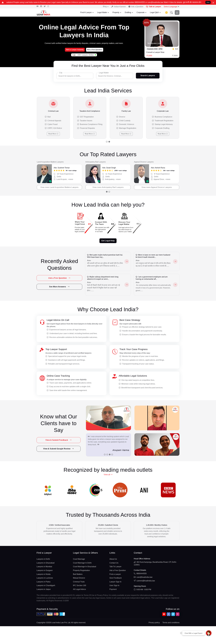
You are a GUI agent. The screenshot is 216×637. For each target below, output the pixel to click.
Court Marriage (79, 559)
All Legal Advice (79, 589)
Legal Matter (102, 12)
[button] (171, 12)
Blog (105, 6)
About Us (113, 559)
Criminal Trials (79, 582)
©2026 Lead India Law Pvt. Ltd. (58, 623)
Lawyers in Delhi (43, 559)
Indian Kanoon (120, 7)
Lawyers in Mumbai (44, 567)
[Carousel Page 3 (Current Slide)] (109, 454)
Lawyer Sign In (115, 582)
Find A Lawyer (86, 12)
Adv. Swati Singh (109, 168)
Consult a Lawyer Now (155, 52)
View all (107, 475)
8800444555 (141, 573)
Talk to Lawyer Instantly (75, 49)
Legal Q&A (154, 12)
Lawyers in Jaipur (44, 589)
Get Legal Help (108, 241)
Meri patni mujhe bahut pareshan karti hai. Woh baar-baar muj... (105, 256)
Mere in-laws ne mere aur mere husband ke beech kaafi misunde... (153, 256)
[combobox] (74, 76)
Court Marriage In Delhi (82, 563)
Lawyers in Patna (43, 582)
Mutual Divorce (79, 578)
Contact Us (113, 563)
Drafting (128, 12)
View (208, 2)
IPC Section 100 (79, 585)
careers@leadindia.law (145, 581)
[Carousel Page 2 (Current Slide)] (109, 141)
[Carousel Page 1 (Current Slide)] (107, 192)
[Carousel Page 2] (109, 192)
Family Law (126, 111)
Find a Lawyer (115, 574)
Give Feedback (115, 578)
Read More (52, 134)
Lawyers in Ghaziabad (45, 563)
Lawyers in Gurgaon (45, 570)
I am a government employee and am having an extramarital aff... (152, 278)
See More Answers (57, 287)
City (60, 73)
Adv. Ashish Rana (158, 168)
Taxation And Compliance (90, 111)
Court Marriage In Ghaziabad (84, 567)
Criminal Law (53, 111)
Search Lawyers (148, 75)
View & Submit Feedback (57, 440)
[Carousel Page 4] (112, 454)
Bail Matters (77, 574)
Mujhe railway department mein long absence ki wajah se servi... (102, 278)
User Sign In (114, 585)
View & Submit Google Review (57, 449)
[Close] (213, 2)
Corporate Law (163, 111)
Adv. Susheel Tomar (62, 168)
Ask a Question (137, 7)
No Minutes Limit (154, 43)
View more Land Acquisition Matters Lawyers (59, 187)
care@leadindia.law (144, 577)
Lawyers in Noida (44, 574)
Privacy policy (154, 623)
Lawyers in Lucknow (45, 578)
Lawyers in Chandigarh (46, 585)
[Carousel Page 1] (107, 141)
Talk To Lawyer (115, 567)
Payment (113, 589)
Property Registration (81, 570)
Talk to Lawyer (155, 7)
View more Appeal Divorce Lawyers (157, 187)
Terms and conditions (170, 623)
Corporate (141, 12)
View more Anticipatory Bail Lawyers (108, 187)
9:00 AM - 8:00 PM (143, 589)
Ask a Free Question (94, 49)
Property (115, 12)
